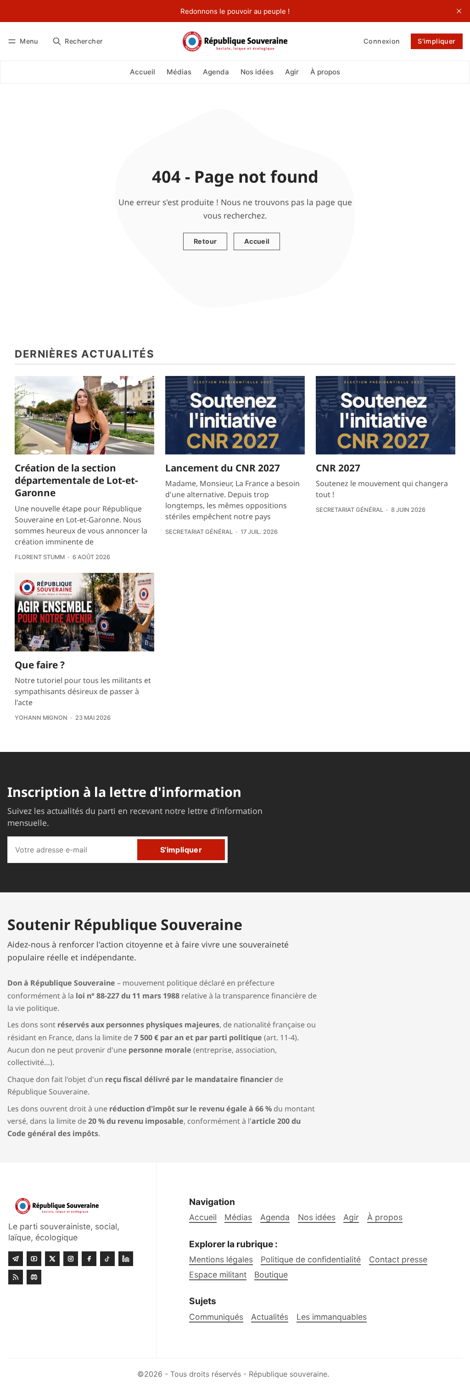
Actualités (269, 1317)
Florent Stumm (40, 557)
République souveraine (288, 1374)
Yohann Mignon (41, 717)
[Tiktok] (107, 1258)
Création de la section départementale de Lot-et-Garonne (76, 480)
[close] (459, 11)
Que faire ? (40, 664)
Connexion (382, 41)
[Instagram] (70, 1258)
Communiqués (216, 1317)
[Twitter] (52, 1258)
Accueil (257, 241)
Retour (205, 241)
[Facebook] (89, 1258)
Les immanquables (332, 1317)
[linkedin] (125, 1258)
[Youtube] (34, 1258)
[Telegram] (15, 1258)
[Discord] (34, 1277)
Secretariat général (199, 531)
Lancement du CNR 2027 (222, 467)
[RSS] (15, 1277)
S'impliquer (436, 41)
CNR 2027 (338, 467)
